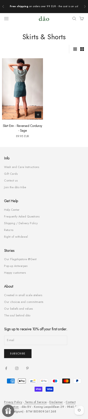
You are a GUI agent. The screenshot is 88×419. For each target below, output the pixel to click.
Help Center (12, 210)
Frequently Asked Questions (21, 216)
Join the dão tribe (15, 187)
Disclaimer (56, 402)
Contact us (11, 180)
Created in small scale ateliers (23, 295)
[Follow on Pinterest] (27, 368)
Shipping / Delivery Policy (21, 223)
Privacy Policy (13, 402)
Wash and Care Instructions (21, 167)
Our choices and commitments (23, 302)
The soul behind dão (17, 315)
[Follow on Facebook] (6, 368)
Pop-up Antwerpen (16, 266)
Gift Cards (11, 174)
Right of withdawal (16, 237)
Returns (9, 230)
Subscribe (18, 353)
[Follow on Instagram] (17, 368)
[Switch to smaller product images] (82, 49)
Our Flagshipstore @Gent (20, 259)
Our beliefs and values (18, 309)
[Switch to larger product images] (75, 49)
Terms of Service (35, 402)
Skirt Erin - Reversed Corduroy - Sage (22, 128)
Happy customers (15, 273)
